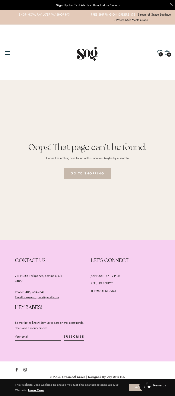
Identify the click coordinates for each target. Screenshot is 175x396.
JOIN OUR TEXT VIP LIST (106, 276)
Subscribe (74, 336)
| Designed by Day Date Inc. (105, 377)
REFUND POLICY (102, 283)
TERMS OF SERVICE (104, 291)
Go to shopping (87, 173)
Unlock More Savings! (107, 5)
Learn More (36, 390)
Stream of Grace (73, 377)
